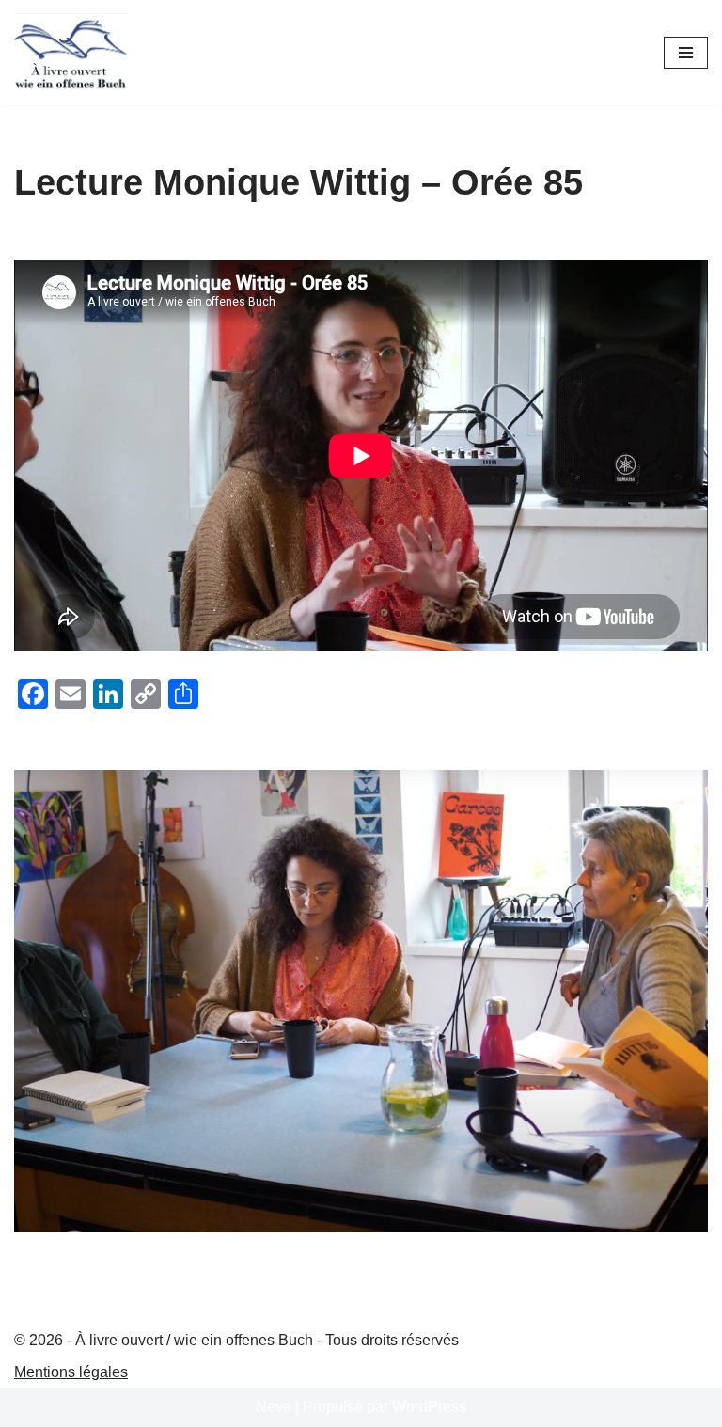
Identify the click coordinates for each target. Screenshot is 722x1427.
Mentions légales (71, 1372)
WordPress (429, 1407)
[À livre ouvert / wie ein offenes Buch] (70, 52)
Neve (273, 1407)
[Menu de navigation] (686, 53)
